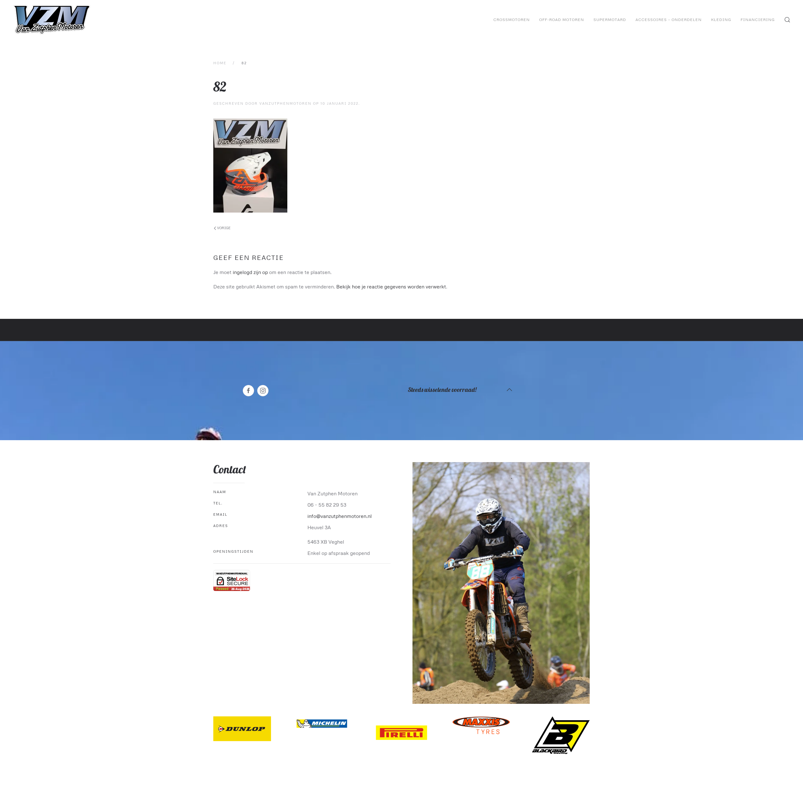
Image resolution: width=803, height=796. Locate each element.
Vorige (223, 228)
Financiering (758, 19)
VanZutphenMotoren (285, 103)
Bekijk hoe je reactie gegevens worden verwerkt (391, 286)
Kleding (721, 19)
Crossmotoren (511, 19)
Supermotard (609, 19)
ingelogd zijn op (250, 272)
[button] (787, 19)
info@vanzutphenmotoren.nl (339, 516)
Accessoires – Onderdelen (668, 19)
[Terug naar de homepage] (53, 19)
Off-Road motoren (561, 19)
